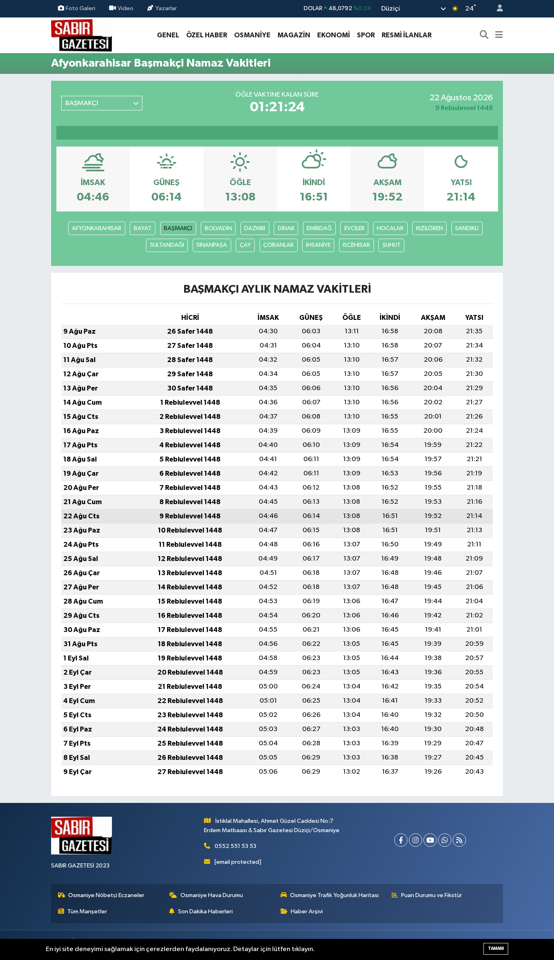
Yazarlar (166, 8)
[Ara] (484, 35)
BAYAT (143, 228)
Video (125, 8)
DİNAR (286, 228)
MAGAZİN (293, 35)
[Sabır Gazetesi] (81, 34)
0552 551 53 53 (235, 846)
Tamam (496, 948)
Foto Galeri (80, 8)
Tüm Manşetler (87, 911)
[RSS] (459, 840)
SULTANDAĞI (167, 245)
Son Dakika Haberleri (205, 911)
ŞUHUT (391, 245)
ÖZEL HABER (206, 35)
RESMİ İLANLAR (407, 35)
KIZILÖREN (429, 228)
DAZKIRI (254, 228)
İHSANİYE (318, 245)
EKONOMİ (333, 35)
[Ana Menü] (499, 35)
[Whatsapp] (444, 840)
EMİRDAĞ (319, 228)
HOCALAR (390, 228)
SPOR (366, 35)
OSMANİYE (252, 35)
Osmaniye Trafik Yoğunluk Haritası (334, 895)
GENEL (168, 35)
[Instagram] (415, 840)
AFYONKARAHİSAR (96, 228)
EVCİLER (354, 228)
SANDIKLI (467, 228)
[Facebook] (401, 840)
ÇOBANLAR (278, 245)
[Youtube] (430, 840)
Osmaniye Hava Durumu (211, 895)
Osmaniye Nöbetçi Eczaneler (106, 895)
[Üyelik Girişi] (496, 8)
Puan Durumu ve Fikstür (431, 895)
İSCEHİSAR (356, 245)
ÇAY (245, 245)
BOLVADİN (218, 228)
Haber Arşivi (307, 911)
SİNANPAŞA (211, 245)
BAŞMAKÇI (178, 228)
